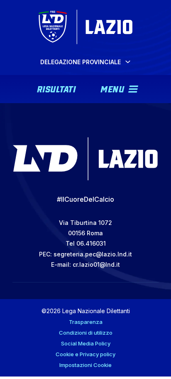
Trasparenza (86, 322)
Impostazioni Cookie (85, 365)
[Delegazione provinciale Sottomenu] (128, 62)
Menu (112, 88)
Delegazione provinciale (80, 61)
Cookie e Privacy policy (85, 354)
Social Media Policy (85, 343)
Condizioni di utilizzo (85, 332)
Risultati (56, 88)
